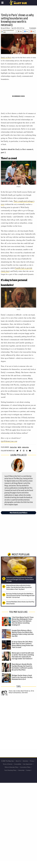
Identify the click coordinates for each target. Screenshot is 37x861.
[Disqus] (18, 724)
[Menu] (2, 2)
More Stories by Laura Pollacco (18, 513)
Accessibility (17, 764)
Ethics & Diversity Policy (11, 767)
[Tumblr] (27, 451)
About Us (18, 761)
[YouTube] (30, 451)
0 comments (32, 28)
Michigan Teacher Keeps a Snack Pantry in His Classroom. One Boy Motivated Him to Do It (22, 677)
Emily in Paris (6, 57)
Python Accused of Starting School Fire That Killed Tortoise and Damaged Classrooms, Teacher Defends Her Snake (20, 579)
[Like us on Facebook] (20, 451)
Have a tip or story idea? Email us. (20, 691)
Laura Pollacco (6, 28)
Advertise (25, 761)
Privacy (32, 761)
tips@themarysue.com (9, 441)
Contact (28, 770)
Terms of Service (7, 764)
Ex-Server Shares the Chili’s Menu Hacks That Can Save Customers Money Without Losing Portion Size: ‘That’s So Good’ (22, 644)
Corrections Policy (25, 767)
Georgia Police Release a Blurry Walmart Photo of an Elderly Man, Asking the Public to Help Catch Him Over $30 (23, 633)
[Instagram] (23, 451)
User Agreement (27, 764)
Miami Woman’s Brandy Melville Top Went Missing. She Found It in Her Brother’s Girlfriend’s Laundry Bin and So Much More (22, 667)
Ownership (21, 770)
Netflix (19, 447)
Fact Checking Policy (10, 770)
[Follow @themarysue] (17, 451)
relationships (25, 447)
